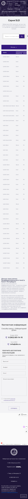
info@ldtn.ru (14, 481)
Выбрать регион (11, 4)
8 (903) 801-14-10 (14, 477)
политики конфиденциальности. (9, 492)
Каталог (18, 9)
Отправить (14, 408)
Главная (10, 9)
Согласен (23, 496)
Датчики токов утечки (9, 11)
